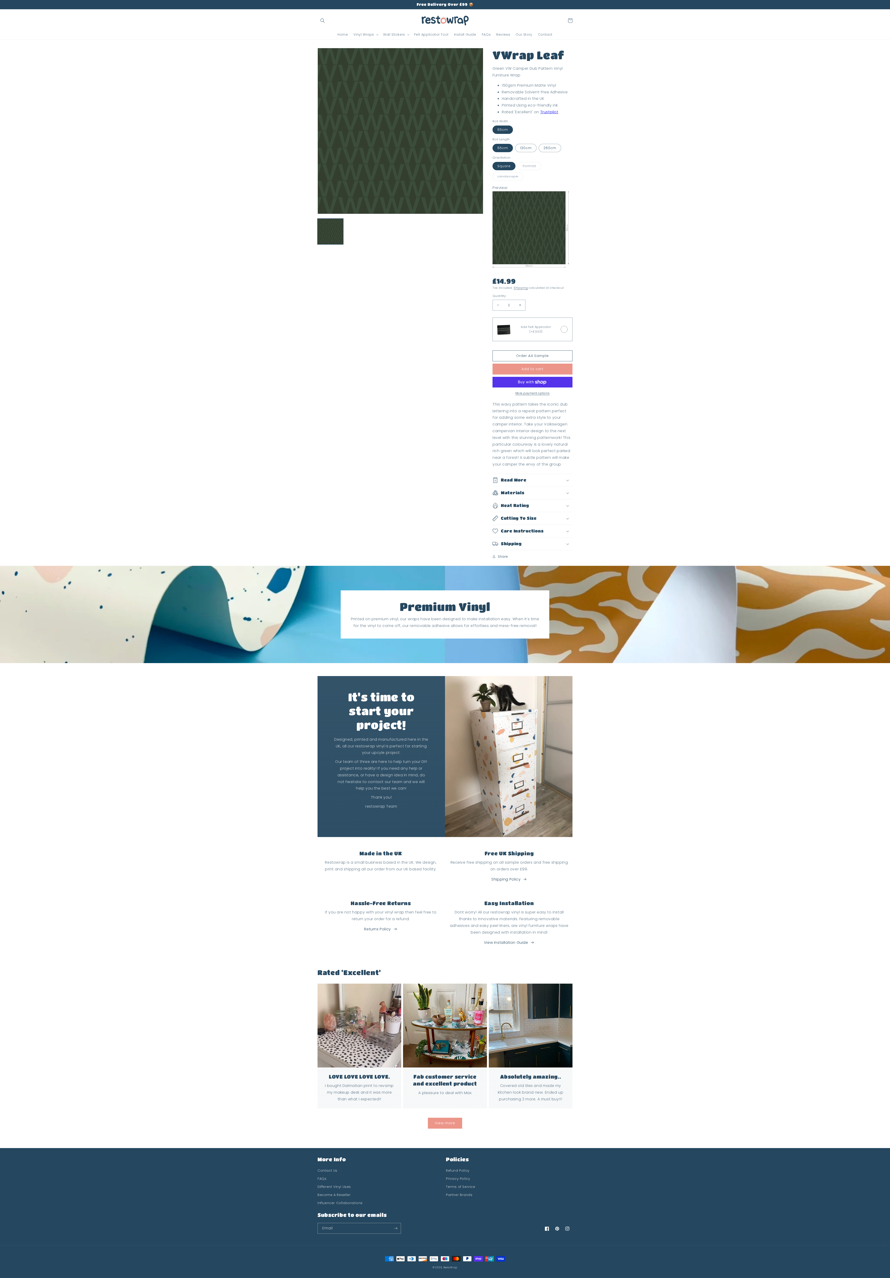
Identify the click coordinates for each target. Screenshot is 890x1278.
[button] (323, 21)
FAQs (322, 1178)
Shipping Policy (506, 879)
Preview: (500, 187)
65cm (502, 129)
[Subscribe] (396, 1228)
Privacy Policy (458, 1178)
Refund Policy (458, 1170)
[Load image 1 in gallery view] (330, 231)
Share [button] (503, 556)
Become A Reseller (334, 1195)
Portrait (529, 166)
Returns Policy (377, 929)
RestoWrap (450, 1267)
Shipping (521, 288)
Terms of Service (460, 1186)
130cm (526, 148)
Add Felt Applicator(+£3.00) (536, 329)
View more (445, 1123)
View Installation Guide (506, 942)
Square (504, 166)
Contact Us (327, 1170)
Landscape (507, 176)
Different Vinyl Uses (334, 1186)
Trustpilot (549, 112)
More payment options (532, 393)
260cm (550, 148)
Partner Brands (459, 1195)
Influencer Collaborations (340, 1203)
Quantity (499, 296)
